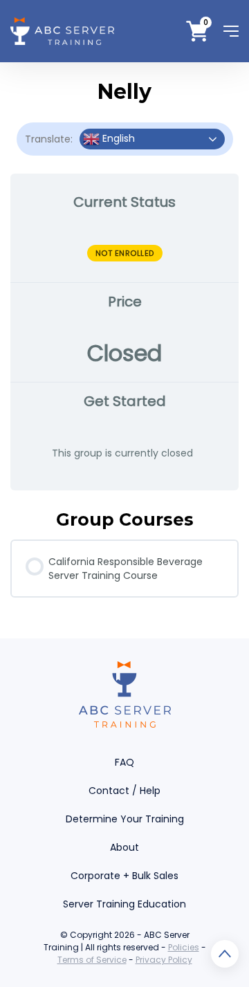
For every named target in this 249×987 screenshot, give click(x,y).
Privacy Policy (164, 960)
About (124, 847)
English (117, 138)
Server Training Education (124, 904)
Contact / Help (124, 790)
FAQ (124, 762)
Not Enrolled (124, 253)
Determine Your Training (125, 819)
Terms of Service (92, 960)
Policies (183, 947)
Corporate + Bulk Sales (124, 876)
